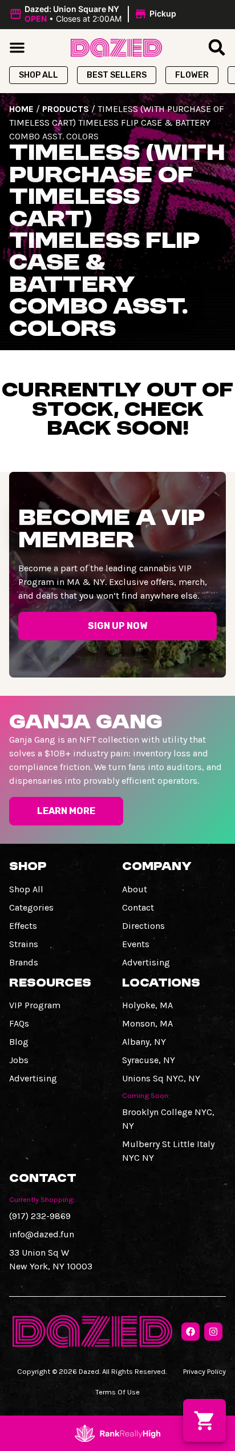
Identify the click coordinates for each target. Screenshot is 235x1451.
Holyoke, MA (147, 1005)
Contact (138, 907)
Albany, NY (144, 1041)
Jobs (19, 1060)
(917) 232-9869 (40, 1215)
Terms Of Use (117, 1392)
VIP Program (34, 1005)
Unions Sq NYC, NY (161, 1078)
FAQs (19, 1023)
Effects (23, 925)
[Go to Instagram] (213, 1331)
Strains (23, 944)
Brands (23, 962)
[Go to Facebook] (190, 1331)
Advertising (146, 962)
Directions (143, 925)
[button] (94, 14)
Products (65, 108)
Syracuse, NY (148, 1060)
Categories (31, 907)
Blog (19, 1041)
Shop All (26, 889)
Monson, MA (147, 1023)
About (134, 889)
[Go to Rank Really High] (117, 1433)
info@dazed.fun (41, 1234)
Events (135, 944)
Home (21, 108)
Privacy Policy (204, 1371)
